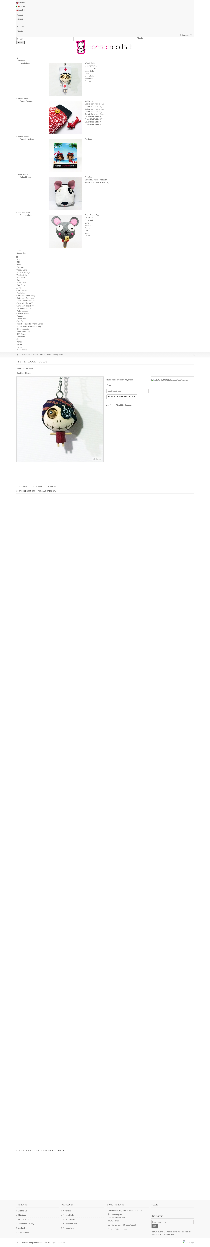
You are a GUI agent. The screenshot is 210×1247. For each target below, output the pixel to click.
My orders (67, 1211)
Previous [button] (18, 419)
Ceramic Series (26, 139)
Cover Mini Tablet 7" (93, 117)
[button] (23, 137)
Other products (26, 215)
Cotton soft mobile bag (94, 104)
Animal (88, 228)
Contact (19, 15)
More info (23, 487)
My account (67, 1205)
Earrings (88, 139)
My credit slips (69, 1215)
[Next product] (193, 354)
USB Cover (89, 218)
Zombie (88, 81)
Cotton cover (21, 290)
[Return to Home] (17, 355)
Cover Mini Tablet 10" (94, 119)
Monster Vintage (91, 66)
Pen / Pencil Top (92, 215)
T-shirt (19, 347)
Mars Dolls (89, 71)
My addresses (69, 1219)
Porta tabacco (22, 311)
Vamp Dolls (89, 76)
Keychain (20, 267)
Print (111, 405)
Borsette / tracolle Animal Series (98, 180)
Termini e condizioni (26, 1219)
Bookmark (89, 220)
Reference (20, 368)
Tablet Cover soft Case (94, 114)
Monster (88, 225)
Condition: (20, 373)
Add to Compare (125, 405)
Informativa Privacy (26, 1224)
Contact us (22, 1211)
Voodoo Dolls (90, 68)
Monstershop (21, 349)
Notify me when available (121, 397)
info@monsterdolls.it (122, 1229)
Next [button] (102, 419)
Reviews (52, 487)
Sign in (19, 31)
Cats (87, 74)
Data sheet (38, 487)
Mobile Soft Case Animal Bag (97, 182)
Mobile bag (89, 101)
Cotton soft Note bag (93, 106)
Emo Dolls (89, 79)
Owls (87, 223)
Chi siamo (22, 1215)
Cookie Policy (23, 1228)
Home (18, 265)
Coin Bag (88, 177)
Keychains (24, 63)
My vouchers (68, 1228)
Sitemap (19, 19)
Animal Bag (25, 177)
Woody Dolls (90, 63)
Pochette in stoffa (23, 308)
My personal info (70, 1224)
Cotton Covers (26, 101)
